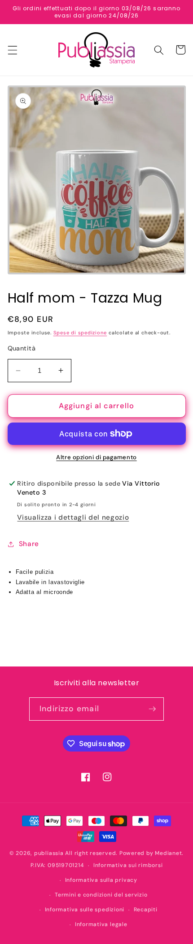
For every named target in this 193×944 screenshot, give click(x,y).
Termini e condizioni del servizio (101, 894)
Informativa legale (101, 924)
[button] (12, 49)
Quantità (22, 348)
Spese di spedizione (80, 332)
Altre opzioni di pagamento (96, 457)
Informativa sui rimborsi (127, 865)
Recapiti (146, 909)
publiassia (49, 853)
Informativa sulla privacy (101, 880)
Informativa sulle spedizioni (85, 909)
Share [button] (29, 543)
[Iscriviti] (152, 709)
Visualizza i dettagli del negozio (73, 517)
